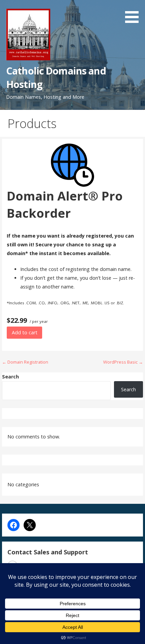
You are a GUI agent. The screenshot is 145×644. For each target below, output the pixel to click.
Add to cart (24, 332)
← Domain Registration (25, 362)
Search (10, 376)
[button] (134, 12)
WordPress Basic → (123, 362)
